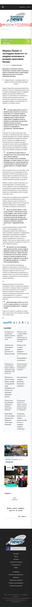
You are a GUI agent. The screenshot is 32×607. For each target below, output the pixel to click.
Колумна (8, 493)
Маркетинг (22, 7)
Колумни (16, 559)
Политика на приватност (16, 574)
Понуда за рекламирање (16, 583)
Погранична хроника (16, 562)
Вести (16, 556)
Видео (16, 567)
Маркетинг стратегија (16, 580)
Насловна (16, 553)
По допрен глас (16, 565)
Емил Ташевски (22, 516)
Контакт (16, 572)
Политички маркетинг (16, 585)
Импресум (16, 577)
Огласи (28, 7)
